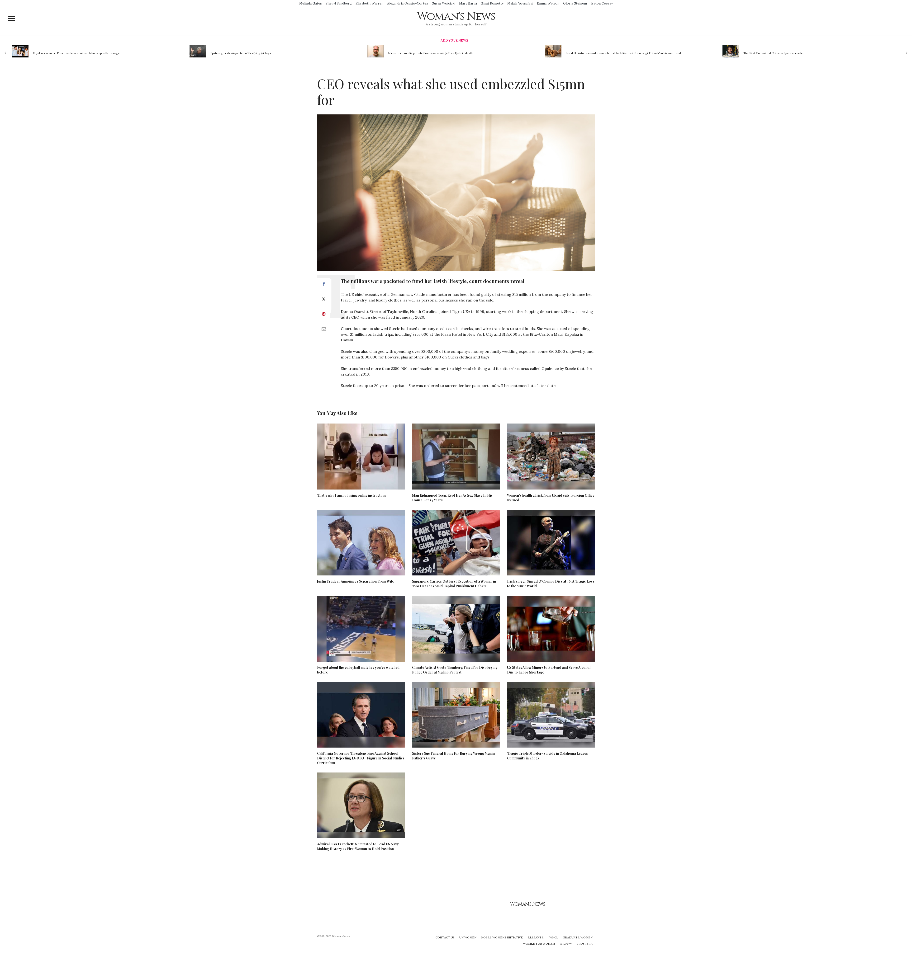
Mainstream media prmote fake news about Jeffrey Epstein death (258, 53)
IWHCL (553, 937)
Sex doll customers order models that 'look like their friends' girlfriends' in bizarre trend (450, 53)
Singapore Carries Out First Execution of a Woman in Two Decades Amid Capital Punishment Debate (454, 583)
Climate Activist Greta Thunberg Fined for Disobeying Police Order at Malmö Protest (455, 669)
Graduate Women (578, 937)
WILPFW (566, 943)
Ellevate (536, 937)
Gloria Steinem (575, 3)
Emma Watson (548, 3)
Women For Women (539, 943)
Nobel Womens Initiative (502, 937)
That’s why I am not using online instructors (351, 495)
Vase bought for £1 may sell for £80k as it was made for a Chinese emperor (797, 53)
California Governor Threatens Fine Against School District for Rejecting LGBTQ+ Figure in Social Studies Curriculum (360, 758)
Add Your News (454, 40)
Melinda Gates (310, 3)
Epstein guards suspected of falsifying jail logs (68, 53)
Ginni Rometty (492, 3)
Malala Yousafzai (520, 3)
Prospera (585, 943)
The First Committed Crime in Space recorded (601, 53)
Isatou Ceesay (602, 3)
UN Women (467, 937)
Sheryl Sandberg (339, 3)
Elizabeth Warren (369, 3)
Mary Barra (468, 3)
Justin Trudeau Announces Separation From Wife (355, 581)
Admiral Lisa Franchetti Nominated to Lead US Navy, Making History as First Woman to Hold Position (358, 846)
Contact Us (445, 937)
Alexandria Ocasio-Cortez (407, 3)
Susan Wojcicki (443, 3)
